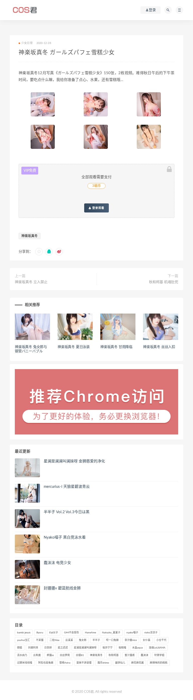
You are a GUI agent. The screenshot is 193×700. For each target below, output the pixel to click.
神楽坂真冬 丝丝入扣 (159, 347)
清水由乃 (22, 655)
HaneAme (90, 632)
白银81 (80, 655)
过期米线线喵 (24, 663)
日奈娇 (48, 647)
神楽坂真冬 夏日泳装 (74, 347)
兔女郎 (82, 640)
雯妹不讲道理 (83, 663)
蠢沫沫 (144, 655)
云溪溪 (69, 640)
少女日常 (27, 43)
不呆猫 (39, 640)
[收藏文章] (39, 251)
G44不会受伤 (71, 632)
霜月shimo (103, 663)
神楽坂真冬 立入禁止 (31, 282)
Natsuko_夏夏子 (111, 632)
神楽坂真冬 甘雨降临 (116, 347)
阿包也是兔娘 (45, 663)
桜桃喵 (122, 647)
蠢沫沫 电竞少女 (57, 563)
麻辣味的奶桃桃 (158, 663)
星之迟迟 (63, 647)
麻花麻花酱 (137, 663)
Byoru (39, 632)
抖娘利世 (33, 647)
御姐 (19, 647)
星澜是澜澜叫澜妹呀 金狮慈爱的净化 (74, 461)
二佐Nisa (54, 640)
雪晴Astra (64, 663)
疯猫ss (50, 655)
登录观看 (97, 207)
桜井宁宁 (108, 647)
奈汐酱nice (131, 640)
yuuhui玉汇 (23, 640)
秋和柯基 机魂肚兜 (163, 282)
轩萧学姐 (159, 655)
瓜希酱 (37, 655)
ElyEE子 (53, 632)
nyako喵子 (132, 632)
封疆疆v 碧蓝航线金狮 (62, 588)
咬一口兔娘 (112, 640)
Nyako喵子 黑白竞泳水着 (65, 537)
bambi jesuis (23, 632)
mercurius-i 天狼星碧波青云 (67, 487)
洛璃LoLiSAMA (157, 647)
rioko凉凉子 (151, 632)
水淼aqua (137, 647)
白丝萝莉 (65, 655)
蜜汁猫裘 (130, 655)
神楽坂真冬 (29, 236)
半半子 (96, 640)
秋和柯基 (114, 655)
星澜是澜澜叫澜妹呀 (85, 647)
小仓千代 (161, 640)
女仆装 (146, 640)
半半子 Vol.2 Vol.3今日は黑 (66, 512)
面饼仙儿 (120, 663)
